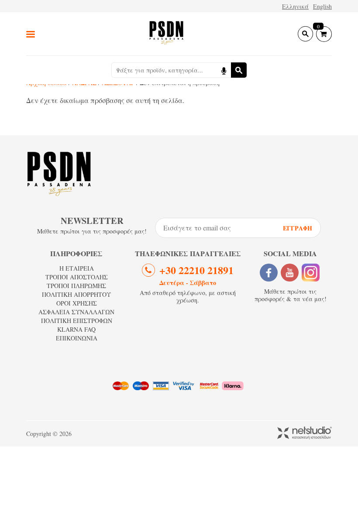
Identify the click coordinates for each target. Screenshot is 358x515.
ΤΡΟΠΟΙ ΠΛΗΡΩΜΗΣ (76, 286)
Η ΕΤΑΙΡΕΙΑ (76, 268)
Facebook (269, 273)
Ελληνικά (295, 6)
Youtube (290, 273)
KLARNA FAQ (76, 329)
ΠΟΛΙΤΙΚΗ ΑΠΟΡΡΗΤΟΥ (76, 294)
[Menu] (30, 33)
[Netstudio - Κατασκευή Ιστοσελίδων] (304, 433)
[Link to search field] (305, 33)
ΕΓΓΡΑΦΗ (297, 228)
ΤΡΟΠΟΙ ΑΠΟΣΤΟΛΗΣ (76, 277)
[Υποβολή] (239, 70)
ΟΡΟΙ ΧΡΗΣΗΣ (76, 303)
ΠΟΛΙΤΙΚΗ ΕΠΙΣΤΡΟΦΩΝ (76, 320)
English (322, 6)
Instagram (311, 273)
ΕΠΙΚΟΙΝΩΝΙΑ (76, 338)
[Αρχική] (166, 34)
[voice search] (223, 70)
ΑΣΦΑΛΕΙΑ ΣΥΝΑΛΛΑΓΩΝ (76, 312)
